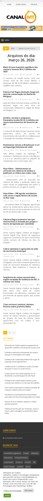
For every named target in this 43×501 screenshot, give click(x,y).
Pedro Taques (9, 467)
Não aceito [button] (28, 490)
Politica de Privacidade (13, 491)
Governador (8, 462)
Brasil (23, 201)
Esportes (24, 150)
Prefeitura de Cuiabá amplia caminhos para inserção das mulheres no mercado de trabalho (22, 381)
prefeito (20, 467)
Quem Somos (21, 4)
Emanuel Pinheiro (21, 458)
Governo (19, 462)
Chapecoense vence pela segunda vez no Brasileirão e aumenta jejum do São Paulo (20, 374)
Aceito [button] (7, 495)
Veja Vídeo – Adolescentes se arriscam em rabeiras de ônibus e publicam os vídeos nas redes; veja (19, 170)
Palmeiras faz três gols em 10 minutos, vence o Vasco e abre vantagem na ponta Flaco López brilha (22, 411)
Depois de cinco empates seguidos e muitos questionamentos (21, 403)
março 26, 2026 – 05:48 (11, 176)
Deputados (8, 458)
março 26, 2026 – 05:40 (11, 285)
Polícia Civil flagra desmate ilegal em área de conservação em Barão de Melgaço (21, 94)
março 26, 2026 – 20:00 (11, 75)
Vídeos (24, 176)
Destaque (25, 99)
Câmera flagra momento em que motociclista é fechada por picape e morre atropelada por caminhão (20, 221)
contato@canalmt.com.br (13, 438)
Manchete (29, 75)
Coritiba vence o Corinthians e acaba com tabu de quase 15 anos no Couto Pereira (21, 367)
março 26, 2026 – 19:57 (11, 99)
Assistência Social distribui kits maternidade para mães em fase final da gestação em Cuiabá (22, 396)
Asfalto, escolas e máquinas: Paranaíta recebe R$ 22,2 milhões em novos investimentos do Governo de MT (21, 121)
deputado (34, 453)
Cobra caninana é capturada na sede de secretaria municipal (20, 250)
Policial (31, 285)
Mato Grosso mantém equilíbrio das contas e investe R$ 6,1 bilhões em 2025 (20, 69)
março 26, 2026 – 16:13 (11, 150)
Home (9, 4)
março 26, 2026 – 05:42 (11, 254)
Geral (23, 75)
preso (28, 467)
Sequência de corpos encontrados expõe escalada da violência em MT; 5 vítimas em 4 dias (21, 279)
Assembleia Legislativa (12, 453)
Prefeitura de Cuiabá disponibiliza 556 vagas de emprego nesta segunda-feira (22, 360)
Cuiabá (26, 453)
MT (34, 462)
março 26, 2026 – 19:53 (11, 127)
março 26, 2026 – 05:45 (11, 227)
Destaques (6, 229)
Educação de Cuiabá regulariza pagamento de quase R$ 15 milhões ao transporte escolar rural (22, 346)
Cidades (24, 227)
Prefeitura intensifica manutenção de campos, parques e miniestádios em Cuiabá (21, 353)
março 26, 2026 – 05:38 (11, 310)
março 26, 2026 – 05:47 (11, 201)
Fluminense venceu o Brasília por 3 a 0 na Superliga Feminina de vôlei (21, 146)
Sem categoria (32, 150)
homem (28, 462)
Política (31, 310)
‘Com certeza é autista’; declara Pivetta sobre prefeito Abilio (18, 305)
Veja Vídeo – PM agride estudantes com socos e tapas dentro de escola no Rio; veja (20, 195)
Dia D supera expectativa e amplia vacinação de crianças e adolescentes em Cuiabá (22, 388)
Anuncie (34, 4)
